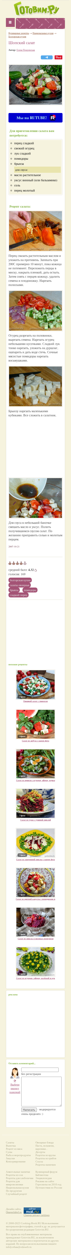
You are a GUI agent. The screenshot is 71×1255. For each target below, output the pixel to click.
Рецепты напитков (46, 1164)
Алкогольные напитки (18, 1171)
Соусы (39, 1161)
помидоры (30, 590)
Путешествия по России (49, 1187)
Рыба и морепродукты (18, 1155)
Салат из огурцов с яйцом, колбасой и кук (35, 978)
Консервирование (16, 1161)
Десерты (40, 1152)
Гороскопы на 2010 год (48, 1184)
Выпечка (11, 1145)
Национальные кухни (43, 33)
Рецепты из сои (14, 1174)
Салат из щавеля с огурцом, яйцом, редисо (35, 780)
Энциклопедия (44, 1178)
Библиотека (42, 1174)
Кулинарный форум (46, 1171)
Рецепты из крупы (46, 1155)
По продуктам (14, 1190)
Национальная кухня (17, 1187)
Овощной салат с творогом (35, 701)
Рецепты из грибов (46, 1158)
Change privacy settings (37, 1215)
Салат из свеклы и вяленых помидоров (35, 938)
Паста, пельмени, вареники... (45, 1147)
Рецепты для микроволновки (14, 1183)
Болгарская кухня (20, 580)
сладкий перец (18, 595)
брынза (14, 590)
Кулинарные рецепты (18, 33)
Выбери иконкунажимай (14, 1086)
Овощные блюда (45, 1142)
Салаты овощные (19, 585)
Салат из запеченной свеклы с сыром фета (35, 859)
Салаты (10, 1142)
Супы (9, 1152)
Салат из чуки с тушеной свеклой (35, 819)
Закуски (10, 1158)
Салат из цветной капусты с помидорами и (35, 899)
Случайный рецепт (16, 1193)
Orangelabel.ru (14, 1212)
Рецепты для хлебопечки (19, 1178)
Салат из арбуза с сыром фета (35, 740)
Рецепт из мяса (14, 1148)
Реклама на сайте (45, 1181)
